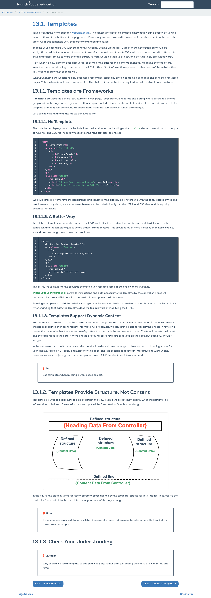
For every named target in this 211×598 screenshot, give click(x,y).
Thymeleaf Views (29, 12)
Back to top (187, 594)
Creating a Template (160, 584)
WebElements (79, 33)
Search (153, 4)
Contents (7, 12)
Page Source (25, 594)
